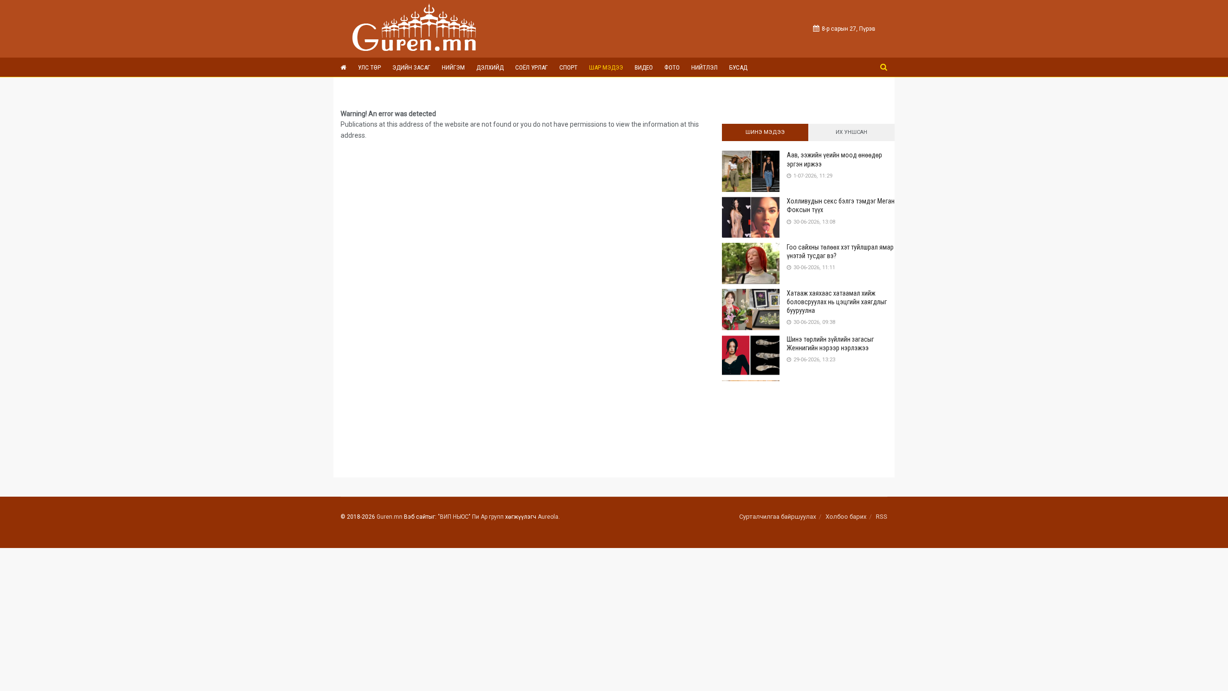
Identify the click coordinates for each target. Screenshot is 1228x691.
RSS (881, 516)
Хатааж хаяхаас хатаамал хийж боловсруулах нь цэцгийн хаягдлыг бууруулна (837, 301)
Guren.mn (389, 516)
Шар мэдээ (606, 67)
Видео (644, 67)
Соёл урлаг (531, 67)
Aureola (548, 516)
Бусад (738, 67)
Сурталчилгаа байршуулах (777, 516)
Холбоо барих (846, 516)
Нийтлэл (704, 67)
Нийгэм (453, 67)
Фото (672, 67)
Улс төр (369, 67)
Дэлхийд (490, 67)
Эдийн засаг (411, 67)
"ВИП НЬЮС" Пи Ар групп (471, 516)
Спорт (568, 67)
